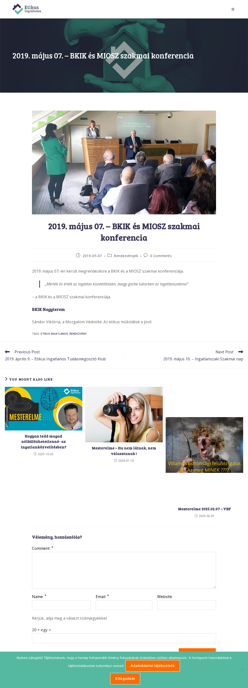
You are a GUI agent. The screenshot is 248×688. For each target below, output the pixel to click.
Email (102, 596)
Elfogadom (125, 678)
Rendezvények (126, 255)
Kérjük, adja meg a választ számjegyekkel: (69, 618)
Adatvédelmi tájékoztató (153, 666)
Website (164, 596)
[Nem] (242, 669)
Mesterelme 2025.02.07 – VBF (204, 508)
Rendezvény (78, 333)
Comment (42, 548)
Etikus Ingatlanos (54, 333)
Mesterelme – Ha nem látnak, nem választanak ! (124, 450)
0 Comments (161, 255)
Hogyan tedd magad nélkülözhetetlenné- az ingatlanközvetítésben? (43, 441)
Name (39, 596)
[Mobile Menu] (234, 9)
